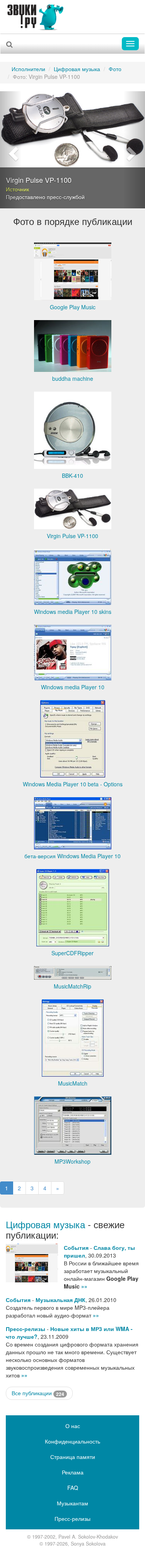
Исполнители (28, 69)
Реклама (73, 1472)
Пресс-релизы (25, 1329)
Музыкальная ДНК (60, 1300)
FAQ (72, 1487)
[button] (11, 149)
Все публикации (38, 1393)
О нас (72, 1426)
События (76, 1247)
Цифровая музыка (77, 69)
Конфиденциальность (72, 1441)
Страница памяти (72, 1457)
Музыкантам (72, 1503)
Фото (115, 69)
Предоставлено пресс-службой (45, 197)
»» (84, 1286)
